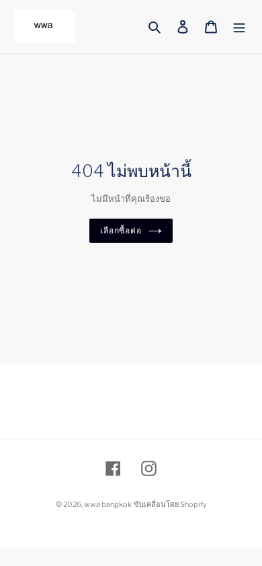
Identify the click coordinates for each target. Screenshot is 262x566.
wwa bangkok (108, 504)
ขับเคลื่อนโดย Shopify (170, 504)
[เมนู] (239, 26)
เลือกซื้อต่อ (121, 230)
